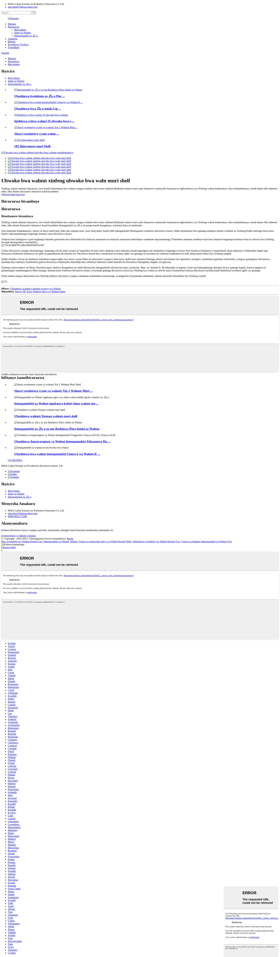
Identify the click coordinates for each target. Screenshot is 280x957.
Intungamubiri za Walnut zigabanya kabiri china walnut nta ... (56, 403)
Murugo (12, 24)
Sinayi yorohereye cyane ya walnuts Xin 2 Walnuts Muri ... (53, 391)
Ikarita (70, 538)
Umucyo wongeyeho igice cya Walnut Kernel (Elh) (105, 541)
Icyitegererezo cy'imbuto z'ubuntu (18, 535)
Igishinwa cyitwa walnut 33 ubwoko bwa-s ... (44, 121)
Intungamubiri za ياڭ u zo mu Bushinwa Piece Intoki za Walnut (56, 428)
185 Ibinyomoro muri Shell (32, 146)
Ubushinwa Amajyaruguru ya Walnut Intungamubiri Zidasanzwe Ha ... (62, 441)
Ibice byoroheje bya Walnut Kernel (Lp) (21, 541)
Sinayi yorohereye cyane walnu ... (36, 133)
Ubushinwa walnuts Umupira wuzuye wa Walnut (35, 288)
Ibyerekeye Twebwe (18, 44)
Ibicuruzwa (13, 26)
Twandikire (13, 47)
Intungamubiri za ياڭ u (26, 35)
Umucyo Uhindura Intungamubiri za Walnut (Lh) (206, 541)
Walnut (73, 541)
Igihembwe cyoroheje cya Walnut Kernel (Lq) (156, 541)
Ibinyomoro (20, 29)
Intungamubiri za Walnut (56, 541)
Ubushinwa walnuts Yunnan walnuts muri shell (45, 416)
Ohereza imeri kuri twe (13, 194)
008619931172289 (17, 516)
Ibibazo (11, 41)
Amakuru (13, 38)
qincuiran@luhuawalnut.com (22, 7)
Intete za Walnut (22, 32)
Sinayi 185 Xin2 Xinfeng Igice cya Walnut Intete (40, 291)
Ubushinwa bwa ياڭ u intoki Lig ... (37, 108)
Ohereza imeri (8, 547)
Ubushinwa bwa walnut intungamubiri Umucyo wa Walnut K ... (57, 454)
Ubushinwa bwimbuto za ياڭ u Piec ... (39, 96)
